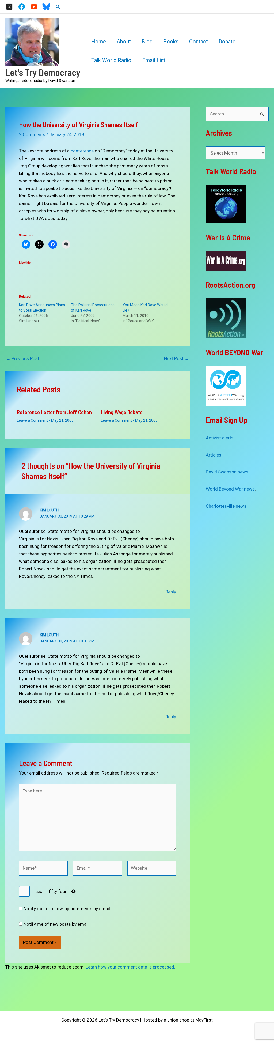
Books (170, 41)
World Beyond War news (230, 489)
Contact (198, 41)
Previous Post (22, 358)
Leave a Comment (32, 420)
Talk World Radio (111, 60)
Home (98, 41)
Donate (227, 41)
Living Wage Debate (122, 412)
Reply (170, 592)
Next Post (176, 358)
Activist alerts (220, 437)
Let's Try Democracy (43, 72)
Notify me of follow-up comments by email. (67, 908)
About (124, 41)
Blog (147, 41)
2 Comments (32, 134)
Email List (153, 60)
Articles (213, 455)
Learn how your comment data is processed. (130, 967)
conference (82, 151)
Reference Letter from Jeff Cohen (54, 412)
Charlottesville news (226, 506)
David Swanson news (227, 471)
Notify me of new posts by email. (57, 924)
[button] (58, 6)
